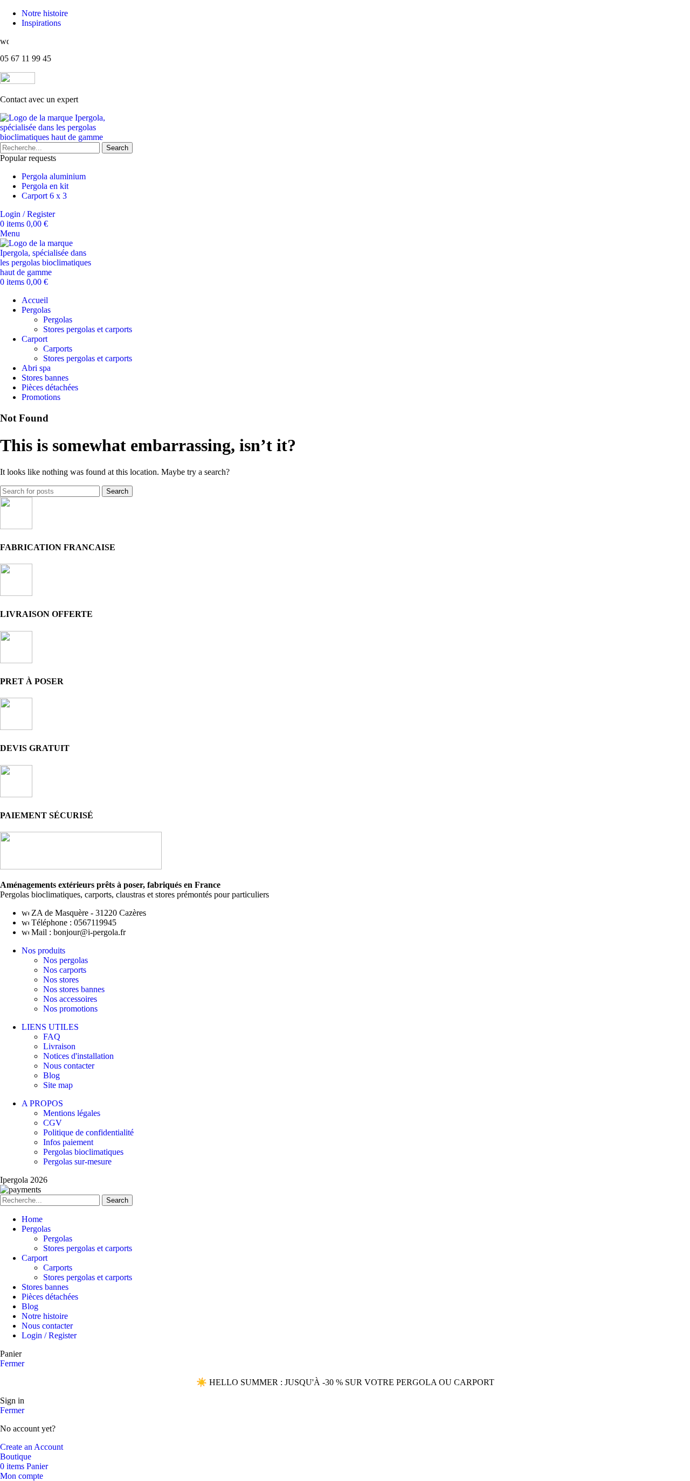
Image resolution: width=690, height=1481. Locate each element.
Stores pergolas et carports (87, 329)
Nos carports (64, 969)
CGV (52, 1122)
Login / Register (49, 1335)
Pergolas (57, 319)
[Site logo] (56, 137)
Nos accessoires (70, 998)
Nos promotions (70, 1008)
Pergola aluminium (54, 176)
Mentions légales (71, 1113)
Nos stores (61, 979)
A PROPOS (42, 1103)
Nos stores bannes (74, 989)
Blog (51, 1075)
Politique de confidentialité (88, 1132)
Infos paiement (68, 1142)
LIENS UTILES (50, 1026)
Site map (58, 1085)
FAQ (51, 1036)
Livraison (59, 1046)
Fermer (12, 1363)
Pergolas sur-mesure (77, 1161)
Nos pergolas (65, 960)
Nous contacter (68, 1065)
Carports (57, 348)
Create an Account (31, 1446)
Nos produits (43, 950)
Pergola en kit (45, 186)
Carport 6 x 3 (44, 195)
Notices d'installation (78, 1056)
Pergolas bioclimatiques (83, 1151)
